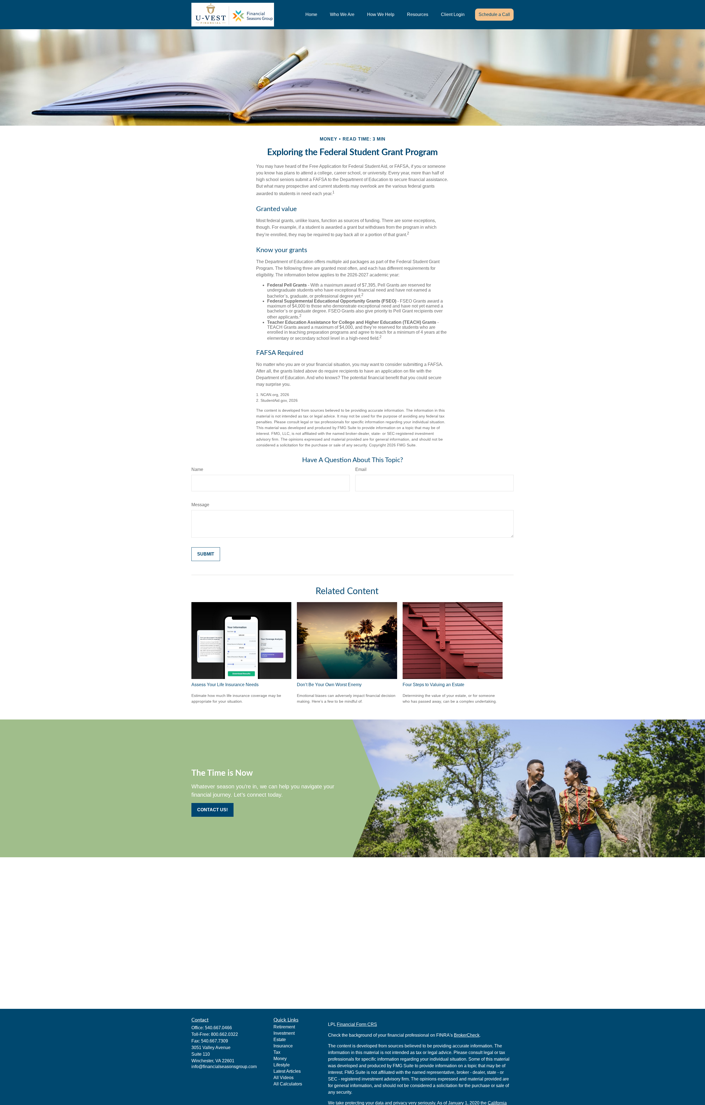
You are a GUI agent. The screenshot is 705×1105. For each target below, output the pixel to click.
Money (280, 1058)
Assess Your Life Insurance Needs (225, 684)
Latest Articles (287, 1071)
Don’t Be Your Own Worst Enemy (329, 684)
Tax (276, 1052)
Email (361, 469)
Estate (279, 1039)
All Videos (283, 1077)
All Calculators (287, 1084)
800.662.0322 (224, 1034)
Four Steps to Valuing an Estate (433, 684)
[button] (311, 14)
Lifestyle (281, 1065)
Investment (284, 1033)
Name (197, 469)
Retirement (284, 1027)
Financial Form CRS (357, 1024)
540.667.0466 (218, 1027)
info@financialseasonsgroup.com (224, 1066)
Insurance (283, 1046)
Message (200, 504)
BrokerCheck (466, 1035)
